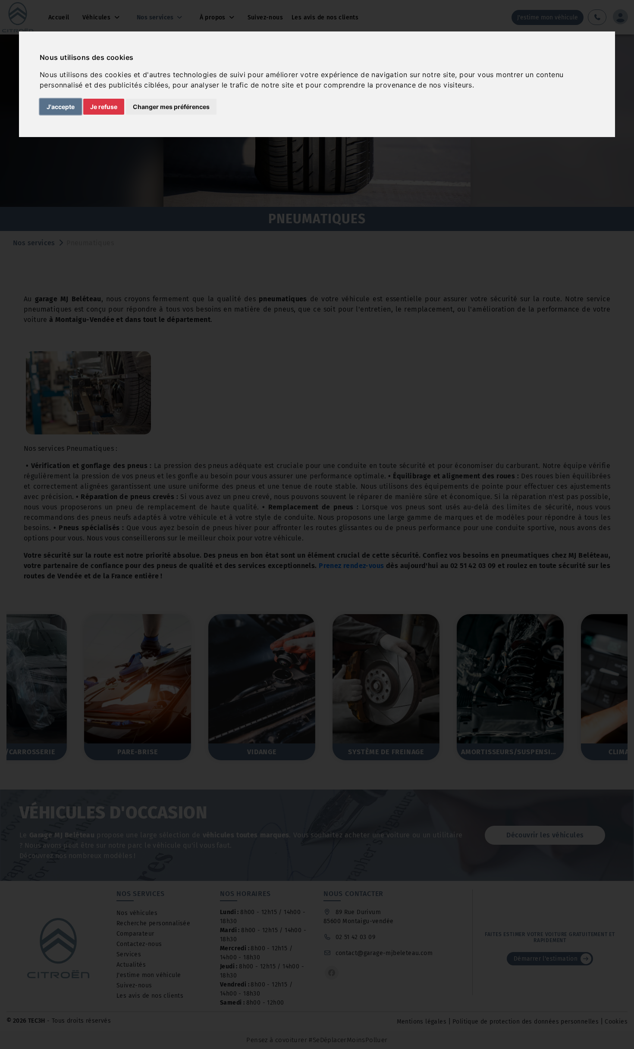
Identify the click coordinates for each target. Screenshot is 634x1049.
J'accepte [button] (61, 106)
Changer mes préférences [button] (171, 106)
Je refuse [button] (103, 106)
